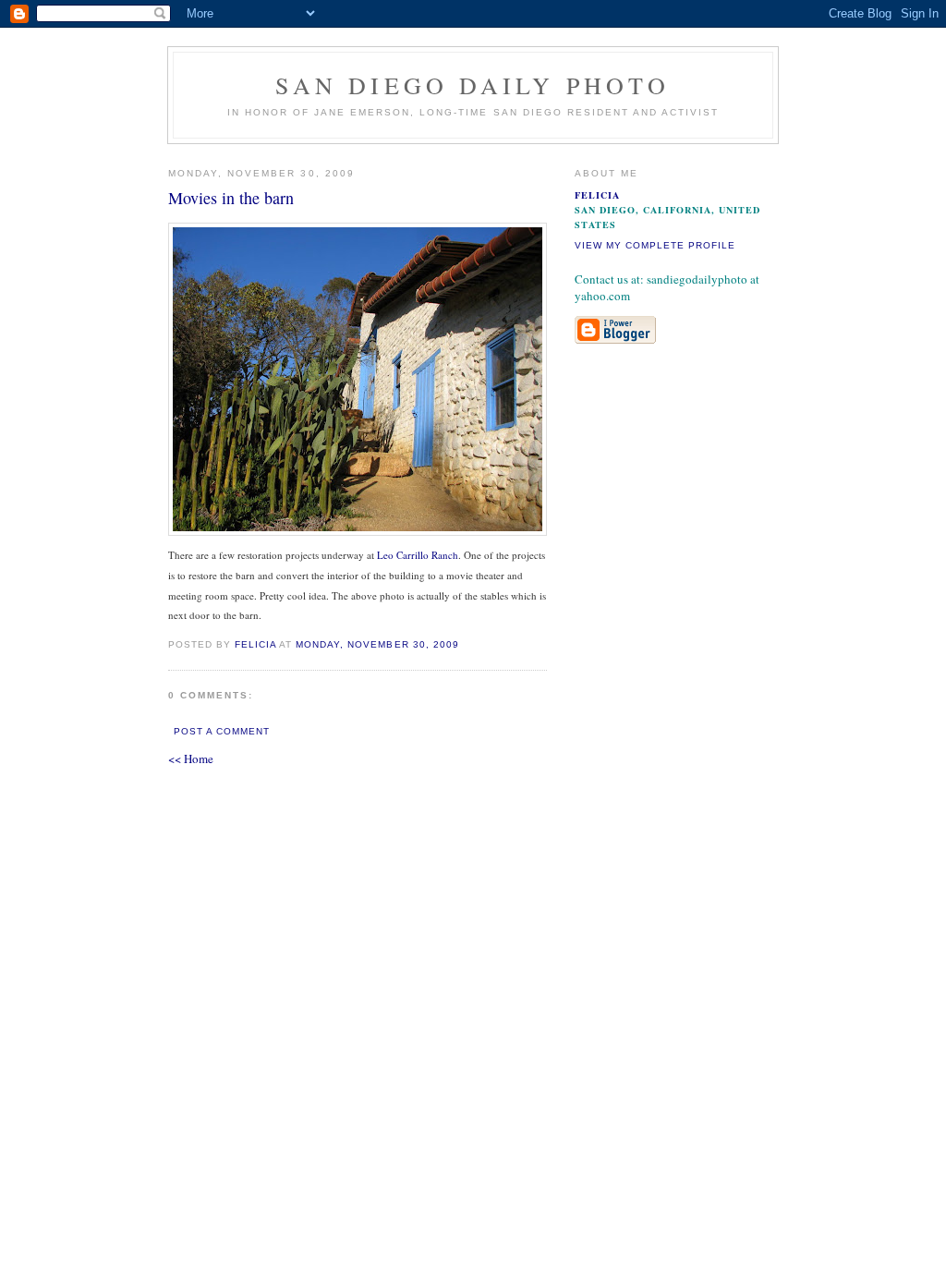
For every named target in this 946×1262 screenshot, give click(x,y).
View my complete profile (655, 245)
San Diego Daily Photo (472, 85)
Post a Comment (222, 731)
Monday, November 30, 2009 (377, 644)
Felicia (255, 644)
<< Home (190, 758)
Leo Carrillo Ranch (417, 555)
